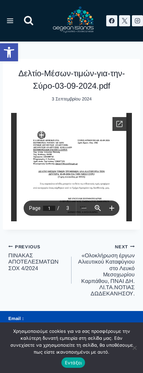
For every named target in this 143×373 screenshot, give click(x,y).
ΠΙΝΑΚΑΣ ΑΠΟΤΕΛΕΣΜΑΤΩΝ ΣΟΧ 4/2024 (33, 257)
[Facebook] (111, 20)
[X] (124, 20)
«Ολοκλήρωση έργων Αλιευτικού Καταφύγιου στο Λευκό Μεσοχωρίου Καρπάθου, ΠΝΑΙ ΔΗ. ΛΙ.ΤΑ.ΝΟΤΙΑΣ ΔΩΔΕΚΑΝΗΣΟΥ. (106, 270)
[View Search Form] (28, 21)
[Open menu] (10, 20)
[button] (9, 52)
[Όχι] (134, 347)
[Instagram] (137, 20)
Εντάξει (73, 362)
